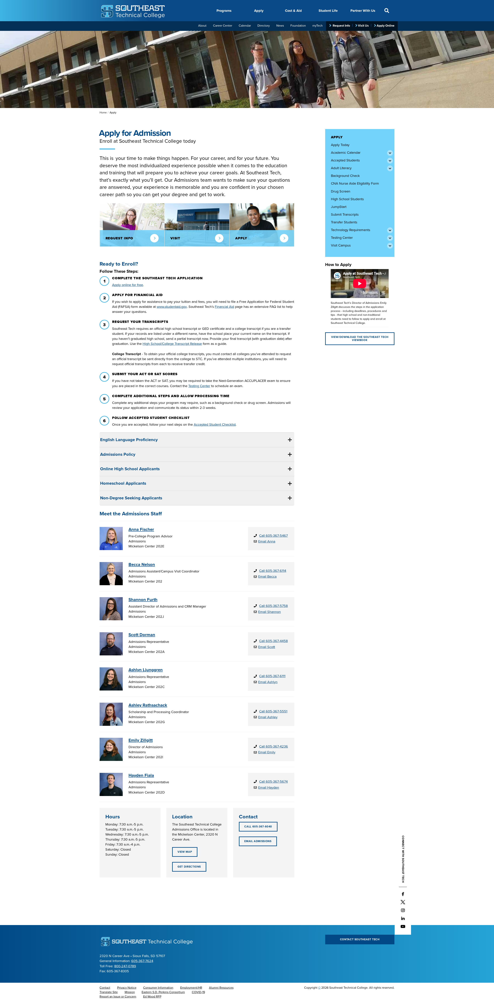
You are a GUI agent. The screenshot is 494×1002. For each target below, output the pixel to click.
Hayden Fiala (141, 775)
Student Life (328, 10)
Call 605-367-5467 (273, 535)
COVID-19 (198, 992)
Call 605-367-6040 (258, 826)
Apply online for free (127, 285)
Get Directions (189, 866)
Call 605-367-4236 (273, 746)
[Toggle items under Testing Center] (389, 237)
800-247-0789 (125, 966)
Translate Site (109, 992)
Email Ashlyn (267, 682)
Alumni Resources (221, 988)
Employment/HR (191, 988)
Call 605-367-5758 (273, 606)
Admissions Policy (117, 454)
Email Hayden (268, 787)
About (202, 26)
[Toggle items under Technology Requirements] (389, 230)
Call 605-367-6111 (272, 676)
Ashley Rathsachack (148, 705)
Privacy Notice (126, 988)
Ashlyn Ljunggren (146, 669)
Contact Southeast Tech (360, 939)
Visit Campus (341, 245)
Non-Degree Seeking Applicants (131, 498)
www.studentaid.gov (172, 307)
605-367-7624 (142, 961)
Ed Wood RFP (152, 997)
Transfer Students (344, 222)
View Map (185, 851)
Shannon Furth (143, 599)
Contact (105, 988)
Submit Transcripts (345, 214)
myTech (317, 26)
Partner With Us (362, 10)
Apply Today (340, 145)
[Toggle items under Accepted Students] (389, 160)
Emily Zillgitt (141, 740)
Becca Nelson (142, 564)
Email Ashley (267, 717)
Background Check (345, 176)
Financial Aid (224, 307)
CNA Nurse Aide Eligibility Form (355, 183)
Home (103, 112)
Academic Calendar (345, 152)
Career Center (222, 26)
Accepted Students (345, 160)
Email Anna (266, 541)
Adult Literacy (341, 168)
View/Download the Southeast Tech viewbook (359, 338)
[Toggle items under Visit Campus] (389, 245)
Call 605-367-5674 (273, 781)
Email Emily (266, 752)
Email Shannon (269, 612)
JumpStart (338, 207)
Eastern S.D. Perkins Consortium (163, 992)
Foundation (298, 26)
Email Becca (267, 576)
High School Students (347, 199)
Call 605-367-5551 (273, 711)
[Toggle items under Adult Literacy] (389, 168)
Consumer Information (158, 988)
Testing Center (342, 238)
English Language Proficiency (129, 439)
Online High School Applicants (130, 468)
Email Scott (266, 647)
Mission (130, 992)
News (280, 26)
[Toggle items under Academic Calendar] (389, 152)
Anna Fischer (141, 529)
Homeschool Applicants (123, 483)
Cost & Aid (293, 10)
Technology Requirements (350, 230)
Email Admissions (257, 841)
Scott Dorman (142, 634)
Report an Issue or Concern (118, 997)
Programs (224, 10)
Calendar (245, 26)
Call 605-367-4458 (273, 641)
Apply (258, 10)
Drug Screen (340, 191)
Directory (263, 26)
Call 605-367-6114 (272, 571)
